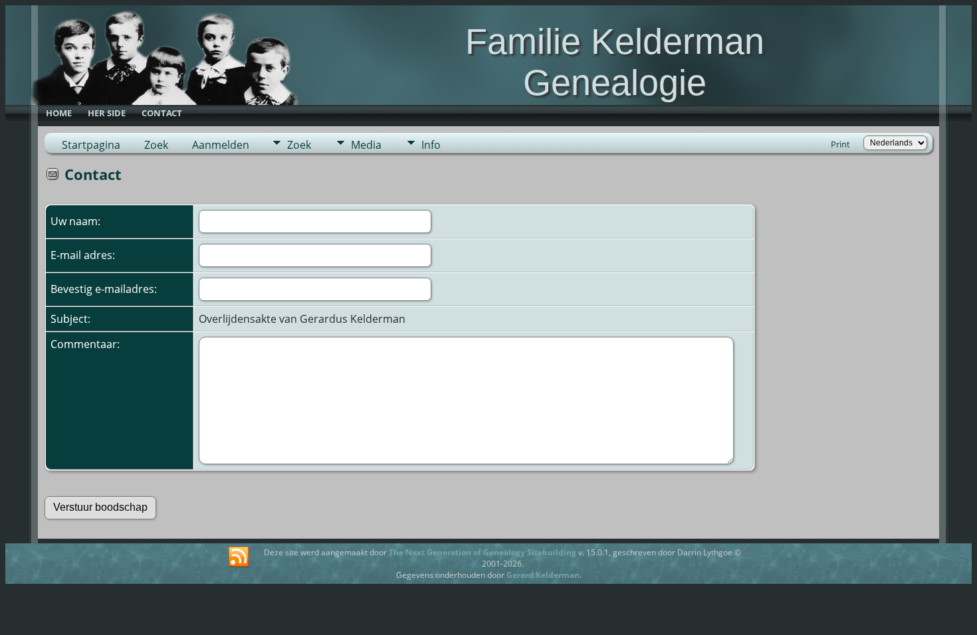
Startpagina (91, 144)
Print (840, 144)
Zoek (156, 144)
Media (366, 144)
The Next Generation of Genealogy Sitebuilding (482, 552)
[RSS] (238, 557)
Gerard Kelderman (543, 575)
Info (431, 144)
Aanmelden (220, 144)
